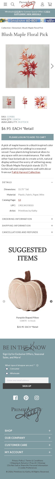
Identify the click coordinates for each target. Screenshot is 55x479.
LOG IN (17, 12)
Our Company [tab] (15, 437)
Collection (6, 28)
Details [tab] (7, 182)
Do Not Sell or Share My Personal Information (28, 465)
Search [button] (13, 4)
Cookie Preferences (28, 467)
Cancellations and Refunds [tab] (20, 232)
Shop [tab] (8, 430)
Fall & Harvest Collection (26, 172)
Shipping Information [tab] (16, 225)
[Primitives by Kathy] (26, 421)
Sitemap (41, 463)
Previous (4, 301)
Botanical (16, 28)
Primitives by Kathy (22, 471)
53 (19, 200)
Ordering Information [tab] (17, 219)
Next (51, 301)
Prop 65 (33, 463)
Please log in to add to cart (27, 137)
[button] (5, 4)
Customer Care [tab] (16, 445)
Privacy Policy (18, 460)
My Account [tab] (14, 452)
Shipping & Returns (19, 463)
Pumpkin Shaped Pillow (27, 317)
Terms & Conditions (34, 460)
